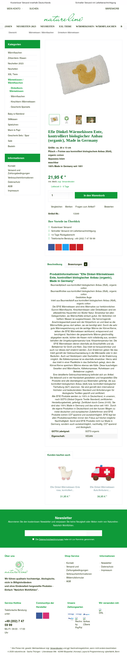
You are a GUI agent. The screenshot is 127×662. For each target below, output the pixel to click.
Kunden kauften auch (58, 454)
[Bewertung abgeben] (83, 173)
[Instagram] (46, 616)
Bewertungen (77, 264)
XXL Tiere (13, 74)
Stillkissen (13, 119)
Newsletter (106, 562)
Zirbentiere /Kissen (17, 57)
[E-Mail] (80, 247)
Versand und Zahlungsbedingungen (19, 172)
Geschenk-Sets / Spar (18, 135)
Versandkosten (56, 648)
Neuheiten (13, 68)
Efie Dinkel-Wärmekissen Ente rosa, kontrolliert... (65, 488)
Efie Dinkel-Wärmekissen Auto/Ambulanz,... (102, 488)
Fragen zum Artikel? (85, 206)
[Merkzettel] (97, 8)
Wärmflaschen (15, 52)
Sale (10, 140)
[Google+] (58, 247)
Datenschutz (14, 181)
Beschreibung (54, 264)
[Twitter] (65, 247)
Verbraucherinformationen (20, 177)
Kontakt (11, 165)
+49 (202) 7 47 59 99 (14, 623)
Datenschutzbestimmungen (51, 539)
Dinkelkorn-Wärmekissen (16, 89)
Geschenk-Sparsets (20, 106)
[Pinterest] (73, 247)
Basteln (11, 146)
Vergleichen (56, 206)
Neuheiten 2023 (16, 63)
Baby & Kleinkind (16, 113)
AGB (10, 186)
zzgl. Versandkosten (66, 181)
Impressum (13, 190)
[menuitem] (111, 8)
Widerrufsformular (75, 577)
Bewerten (109, 206)
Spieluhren (13, 124)
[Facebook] (51, 247)
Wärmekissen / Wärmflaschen (15, 81)
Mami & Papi (14, 129)
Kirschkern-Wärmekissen (22, 101)
